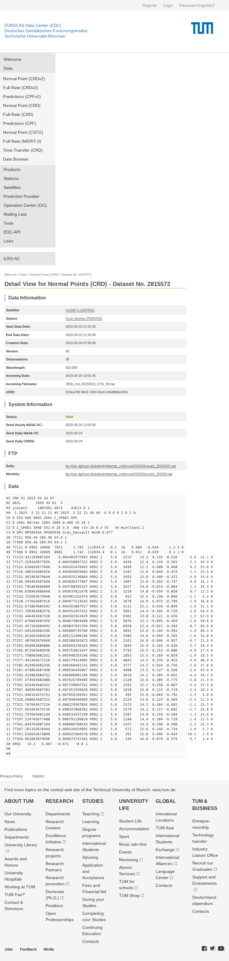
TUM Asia (165, 827)
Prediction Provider (21, 196)
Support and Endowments (204, 880)
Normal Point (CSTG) (23, 132)
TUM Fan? (14, 894)
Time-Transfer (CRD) (23, 150)
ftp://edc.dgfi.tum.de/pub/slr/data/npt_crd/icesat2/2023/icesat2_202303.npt (119, 474)
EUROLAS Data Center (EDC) (32, 25)
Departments (16, 837)
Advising (90, 857)
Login (168, 5)
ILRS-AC (12, 258)
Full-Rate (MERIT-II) (22, 141)
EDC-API (12, 232)
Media (49, 949)
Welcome (12, 59)
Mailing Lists (15, 214)
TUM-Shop (129, 895)
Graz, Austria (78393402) (84, 318)
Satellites (12, 187)
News (9, 821)
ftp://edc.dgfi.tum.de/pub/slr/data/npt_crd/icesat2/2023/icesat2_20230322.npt (121, 466)
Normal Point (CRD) (22, 105)
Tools (8, 223)
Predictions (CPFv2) (22, 96)
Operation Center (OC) (25, 205)
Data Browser (16, 159)
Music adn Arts (133, 844)
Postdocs (54, 905)
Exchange (165, 849)
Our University (17, 813)
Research (59, 801)
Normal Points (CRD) (44, 274)
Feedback (28, 949)
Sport (124, 836)
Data (8, 68)
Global (166, 801)
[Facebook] (204, 948)
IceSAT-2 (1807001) (80, 310)
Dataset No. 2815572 (76, 274)
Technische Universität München (35, 36)
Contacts (90, 941)
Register (150, 5)
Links (8, 241)
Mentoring (128, 859)
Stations (11, 178)
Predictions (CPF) (19, 123)
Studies (92, 801)
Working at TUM (19, 886)
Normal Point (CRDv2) (24, 78)
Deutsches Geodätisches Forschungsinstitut (45, 30)
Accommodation (134, 828)
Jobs (8, 949)
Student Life (130, 821)
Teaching (90, 813)
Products (12, 169)
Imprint (38, 776)
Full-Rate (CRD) (18, 114)
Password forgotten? (197, 5)
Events (125, 852)
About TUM (18, 801)
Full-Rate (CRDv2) (20, 87)
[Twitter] (212, 948)
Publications (15, 829)
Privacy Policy (11, 776)
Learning (90, 821)
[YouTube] (221, 948)
